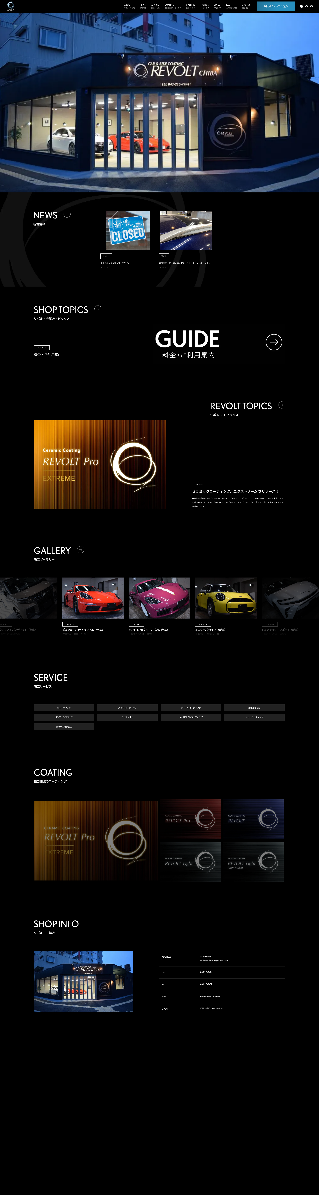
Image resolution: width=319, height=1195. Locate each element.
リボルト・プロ (195, 1137)
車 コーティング (64, 708)
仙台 (251, 1131)
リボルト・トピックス (197, 1173)
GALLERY (225, 1121)
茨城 (276, 1135)
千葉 (276, 1139)
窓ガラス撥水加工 (64, 727)
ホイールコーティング (191, 708)
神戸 (251, 1163)
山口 (264, 1167)
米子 (276, 1163)
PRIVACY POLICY (230, 1168)
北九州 (277, 1171)
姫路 (264, 1163)
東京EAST (278, 1143)
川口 (264, 1139)
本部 (251, 1127)
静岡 (251, 1155)
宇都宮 (265, 1135)
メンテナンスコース (64, 717)
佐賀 (264, 1171)
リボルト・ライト (196, 1147)
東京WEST (253, 1147)
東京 (264, 1143)
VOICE (223, 1131)
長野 (264, 1151)
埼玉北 (252, 1139)
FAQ (222, 1140)
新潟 (276, 1131)
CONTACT (226, 1159)
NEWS (223, 1149)
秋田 (276, 1127)
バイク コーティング (127, 708)
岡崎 (276, 1155)
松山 (251, 1171)
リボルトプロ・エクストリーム (200, 1133)
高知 (276, 1167)
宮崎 (264, 1175)
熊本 (251, 1175)
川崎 (264, 1147)
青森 (264, 1127)
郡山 (264, 1131)
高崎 (251, 1135)
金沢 (264, 1155)
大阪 (276, 1159)
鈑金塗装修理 (254, 708)
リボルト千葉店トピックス (199, 1169)
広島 (251, 1167)
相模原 (277, 1147)
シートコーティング (254, 717)
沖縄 (276, 1175)
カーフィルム (127, 717)
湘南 (251, 1151)
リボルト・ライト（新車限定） (200, 1152)
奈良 (264, 1159)
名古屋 (252, 1159)
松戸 (251, 1143)
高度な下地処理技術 (197, 1128)
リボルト (193, 1142)
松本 (276, 1151)
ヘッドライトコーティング (191, 717)
